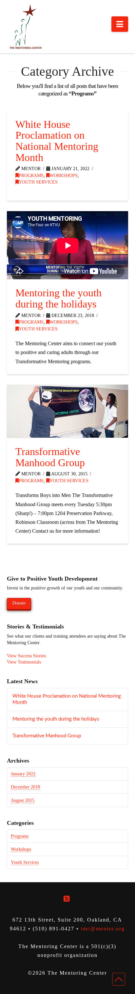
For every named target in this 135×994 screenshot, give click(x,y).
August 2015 (22, 800)
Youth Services (38, 182)
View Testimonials (24, 662)
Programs (31, 175)
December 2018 (25, 787)
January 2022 (23, 773)
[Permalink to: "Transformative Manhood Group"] (67, 411)
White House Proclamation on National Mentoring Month (56, 140)
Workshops (63, 175)
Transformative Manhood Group (50, 457)
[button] (119, 24)
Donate (19, 603)
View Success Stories (26, 655)
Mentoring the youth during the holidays (58, 298)
